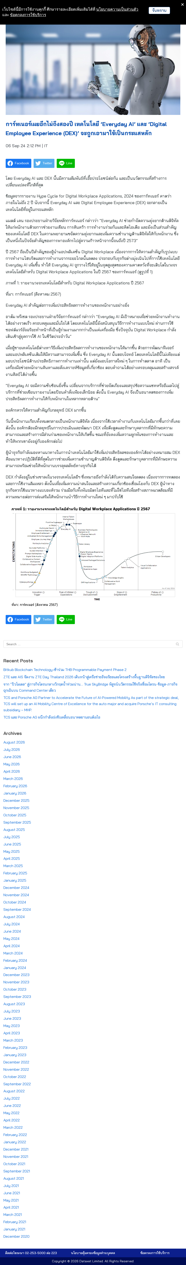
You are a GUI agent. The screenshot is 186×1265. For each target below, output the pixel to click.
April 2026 (11, 771)
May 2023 (11, 1025)
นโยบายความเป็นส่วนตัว (117, 9)
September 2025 (17, 822)
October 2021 (14, 1163)
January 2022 (14, 1142)
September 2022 (17, 1084)
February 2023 (15, 1047)
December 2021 (15, 1149)
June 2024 (12, 931)
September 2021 (16, 1171)
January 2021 (14, 1229)
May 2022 (11, 1113)
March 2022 (13, 1127)
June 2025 (12, 844)
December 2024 (16, 887)
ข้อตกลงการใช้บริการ (28, 15)
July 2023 (11, 1011)
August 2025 (14, 829)
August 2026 (14, 742)
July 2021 (11, 1185)
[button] (93, 1253)
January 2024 (14, 967)
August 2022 (14, 1091)
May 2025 (11, 851)
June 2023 (12, 1018)
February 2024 (15, 960)
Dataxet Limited (91, 1261)
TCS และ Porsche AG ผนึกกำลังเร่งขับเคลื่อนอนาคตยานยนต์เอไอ (51, 717)
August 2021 (13, 1178)
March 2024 (13, 953)
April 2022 (11, 1120)
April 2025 (11, 858)
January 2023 (14, 1054)
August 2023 (14, 1004)
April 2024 (11, 946)
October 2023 (14, 989)
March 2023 (13, 1040)
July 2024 (11, 924)
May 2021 (11, 1200)
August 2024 (14, 916)
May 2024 (11, 938)
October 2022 (14, 1076)
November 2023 (16, 982)
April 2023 (11, 1033)
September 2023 (17, 996)
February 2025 (15, 873)
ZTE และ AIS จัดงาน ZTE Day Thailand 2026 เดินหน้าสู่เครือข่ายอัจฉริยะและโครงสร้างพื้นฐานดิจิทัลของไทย (84, 677)
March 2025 (13, 865)
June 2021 (11, 1193)
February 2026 (15, 786)
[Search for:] (93, 644)
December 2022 (16, 1062)
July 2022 (11, 1098)
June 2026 (12, 756)
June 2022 (12, 1105)
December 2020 (16, 1236)
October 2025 (14, 815)
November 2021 (15, 1156)
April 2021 (11, 1207)
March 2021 (12, 1214)
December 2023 (16, 974)
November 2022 (16, 1069)
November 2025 (16, 807)
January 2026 (14, 793)
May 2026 (11, 764)
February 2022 (15, 1134)
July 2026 (11, 749)
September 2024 (17, 909)
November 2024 (16, 895)
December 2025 (16, 800)
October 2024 (14, 902)
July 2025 (11, 837)
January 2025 (14, 880)
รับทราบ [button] (159, 10)
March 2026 (13, 778)
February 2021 (14, 1221)
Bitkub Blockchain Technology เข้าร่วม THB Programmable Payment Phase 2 (65, 669)
